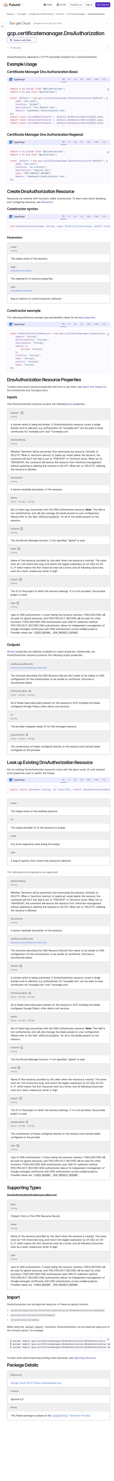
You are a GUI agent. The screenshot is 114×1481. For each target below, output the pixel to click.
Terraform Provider (71, 1415)
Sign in (89, 4)
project (14, 579)
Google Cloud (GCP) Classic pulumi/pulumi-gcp (36, 1382)
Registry (11, 14)
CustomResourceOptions (22, 291)
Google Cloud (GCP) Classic (41, 14)
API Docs (60, 14)
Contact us (75, 4)
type (13, 603)
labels (14, 498)
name (13, 548)
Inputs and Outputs (93, 386)
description (17, 477)
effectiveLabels (19, 691)
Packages (21, 14)
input (69, 403)
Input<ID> (64, 789)
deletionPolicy (18, 440)
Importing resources (85, 1357)
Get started (103, 4)
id (12, 714)
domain (14, 413)
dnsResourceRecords (22, 664)
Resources (47, 202)
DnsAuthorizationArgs (78, 226)
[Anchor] (106, 32)
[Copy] (108, 89)
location (15, 528)
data (13, 1204)
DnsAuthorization (96, 14)
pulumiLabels (18, 734)
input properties (86, 317)
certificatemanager (76, 14)
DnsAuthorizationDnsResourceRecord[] (29, 668)
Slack (49, 4)
